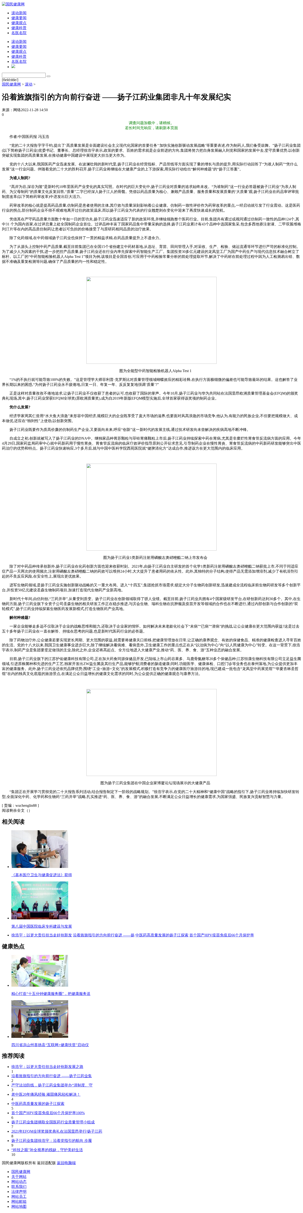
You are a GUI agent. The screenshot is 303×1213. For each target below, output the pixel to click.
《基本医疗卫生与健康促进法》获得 (41, 875)
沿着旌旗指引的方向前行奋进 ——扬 (103, 935)
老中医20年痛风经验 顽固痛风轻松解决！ (45, 1094)
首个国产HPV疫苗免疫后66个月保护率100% (48, 1113)
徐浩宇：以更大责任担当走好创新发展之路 (47, 1067)
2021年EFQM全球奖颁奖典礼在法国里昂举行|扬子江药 (56, 1131)
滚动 (28, 84)
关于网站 (19, 1177)
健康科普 (19, 28)
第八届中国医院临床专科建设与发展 (41, 926)
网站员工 (19, 1197)
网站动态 (19, 1182)
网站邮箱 (19, 1201)
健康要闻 (19, 18)
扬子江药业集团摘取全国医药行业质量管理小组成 (53, 1122)
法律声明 (19, 1192)
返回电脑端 (66, 1163)
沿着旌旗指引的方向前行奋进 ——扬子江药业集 (51, 1076)
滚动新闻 (19, 13)
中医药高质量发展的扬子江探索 (161, 935)
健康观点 (19, 23)
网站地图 (19, 1206)
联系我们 (19, 1187)
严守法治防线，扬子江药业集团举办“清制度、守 (52, 1085)
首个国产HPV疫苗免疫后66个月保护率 (221, 935)
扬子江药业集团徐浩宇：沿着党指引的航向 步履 (51, 1141)
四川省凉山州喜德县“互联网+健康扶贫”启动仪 (50, 1045)
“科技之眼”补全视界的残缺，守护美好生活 (47, 1150)
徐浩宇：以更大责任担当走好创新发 (41, 935)
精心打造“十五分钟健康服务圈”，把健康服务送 (50, 994)
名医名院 (19, 33)
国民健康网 (11, 84)
